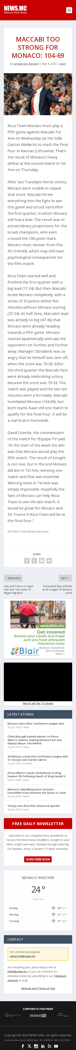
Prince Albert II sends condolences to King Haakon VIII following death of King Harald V (36, 774)
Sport (62, 63)
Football (27, 763)
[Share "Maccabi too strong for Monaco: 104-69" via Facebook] (27, 560)
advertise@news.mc (22, 956)
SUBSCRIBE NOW (38, 859)
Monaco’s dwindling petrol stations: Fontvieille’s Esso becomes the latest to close (37, 791)
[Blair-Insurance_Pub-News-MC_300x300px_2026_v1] (38, 655)
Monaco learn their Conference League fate (36, 723)
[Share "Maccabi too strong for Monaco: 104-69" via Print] (49, 560)
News (26, 727)
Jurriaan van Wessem (26, 63)
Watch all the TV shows (38, 703)
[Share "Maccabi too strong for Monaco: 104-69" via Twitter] (34, 560)
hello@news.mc (17, 971)
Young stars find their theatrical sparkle (34, 806)
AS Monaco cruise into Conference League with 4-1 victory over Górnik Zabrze (38, 758)
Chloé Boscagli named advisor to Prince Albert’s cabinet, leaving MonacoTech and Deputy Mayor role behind (35, 740)
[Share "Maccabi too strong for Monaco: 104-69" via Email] (41, 560)
